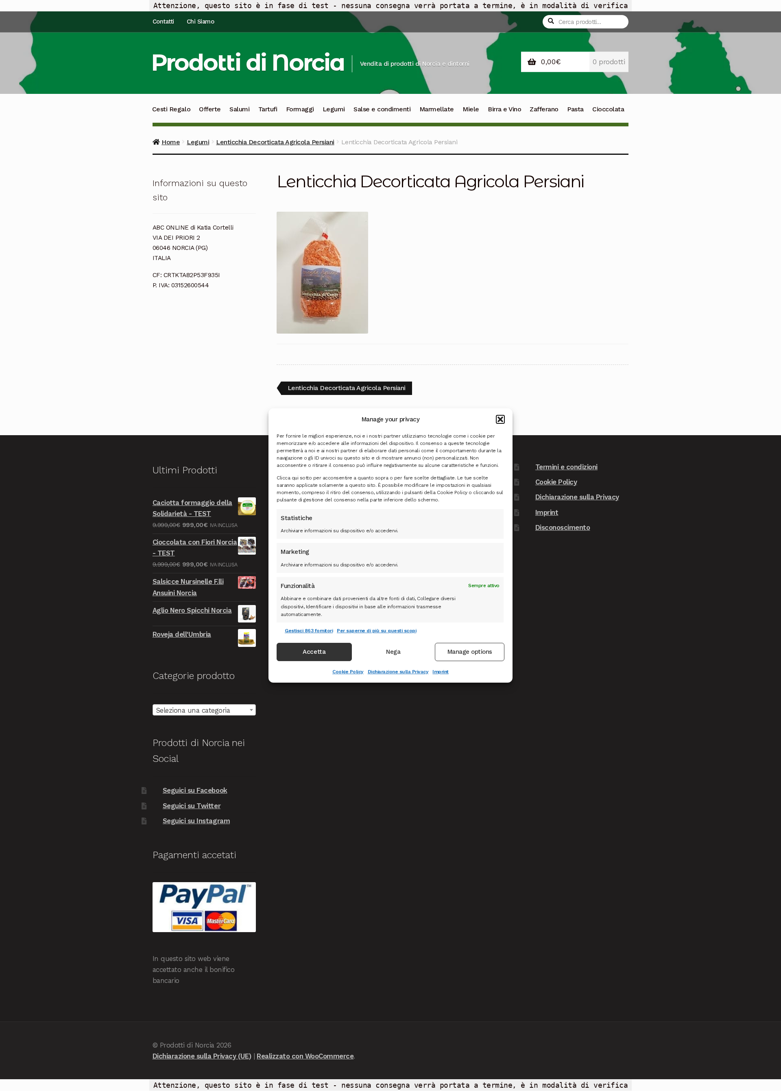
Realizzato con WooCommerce (305, 1056)
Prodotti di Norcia (248, 62)
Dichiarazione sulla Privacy (398, 672)
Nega (393, 652)
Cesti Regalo (171, 109)
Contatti (163, 21)
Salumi (239, 109)
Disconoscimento (562, 527)
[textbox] (204, 710)
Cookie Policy (348, 672)
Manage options (469, 652)
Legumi (334, 109)
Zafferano (544, 109)
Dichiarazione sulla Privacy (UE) (202, 1056)
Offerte (210, 109)
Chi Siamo (200, 21)
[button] (500, 419)
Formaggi (300, 109)
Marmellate (436, 109)
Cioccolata (608, 109)
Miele (470, 109)
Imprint (440, 672)
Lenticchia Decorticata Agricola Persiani (275, 142)
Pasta (575, 109)
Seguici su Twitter (191, 806)
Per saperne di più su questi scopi (376, 630)
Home (170, 142)
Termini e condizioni (566, 467)
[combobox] (204, 710)
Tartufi (267, 109)
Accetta (314, 652)
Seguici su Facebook (195, 790)
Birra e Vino (504, 109)
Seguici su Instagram (196, 821)
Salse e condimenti (381, 109)
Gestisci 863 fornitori (309, 630)
